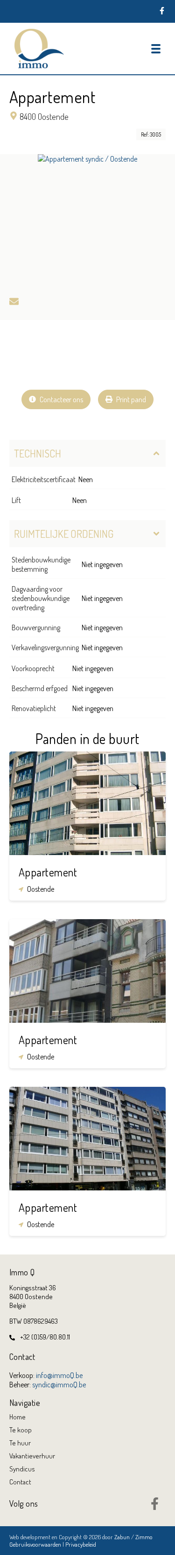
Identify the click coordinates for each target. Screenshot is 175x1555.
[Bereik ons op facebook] (154, 1507)
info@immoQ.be (59, 1375)
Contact (20, 1481)
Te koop (20, 1429)
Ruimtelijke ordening (63, 533)
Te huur (20, 1442)
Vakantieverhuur (32, 1455)
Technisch (37, 453)
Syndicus (22, 1468)
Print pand (130, 399)
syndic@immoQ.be (59, 1384)
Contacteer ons (60, 399)
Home (17, 1416)
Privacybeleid (80, 1544)
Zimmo (144, 1537)
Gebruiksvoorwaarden (36, 1544)
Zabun (122, 1537)
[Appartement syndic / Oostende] (87, 221)
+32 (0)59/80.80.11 (45, 1337)
